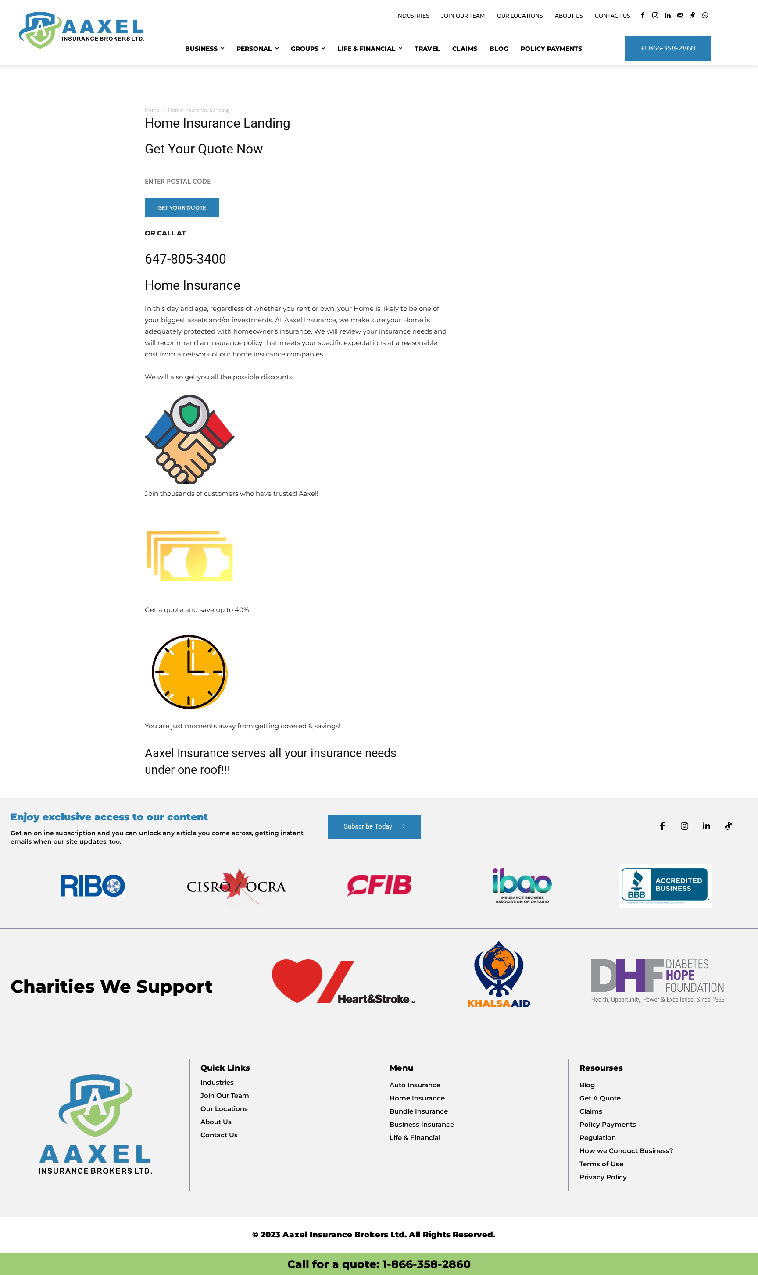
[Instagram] (655, 16)
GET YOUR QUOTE (182, 207)
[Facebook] (642, 16)
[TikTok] (692, 16)
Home (152, 110)
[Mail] (680, 16)
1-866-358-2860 (427, 1264)
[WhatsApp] (705, 16)
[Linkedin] (667, 16)
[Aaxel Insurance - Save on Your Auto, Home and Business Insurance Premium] (88, 30)
